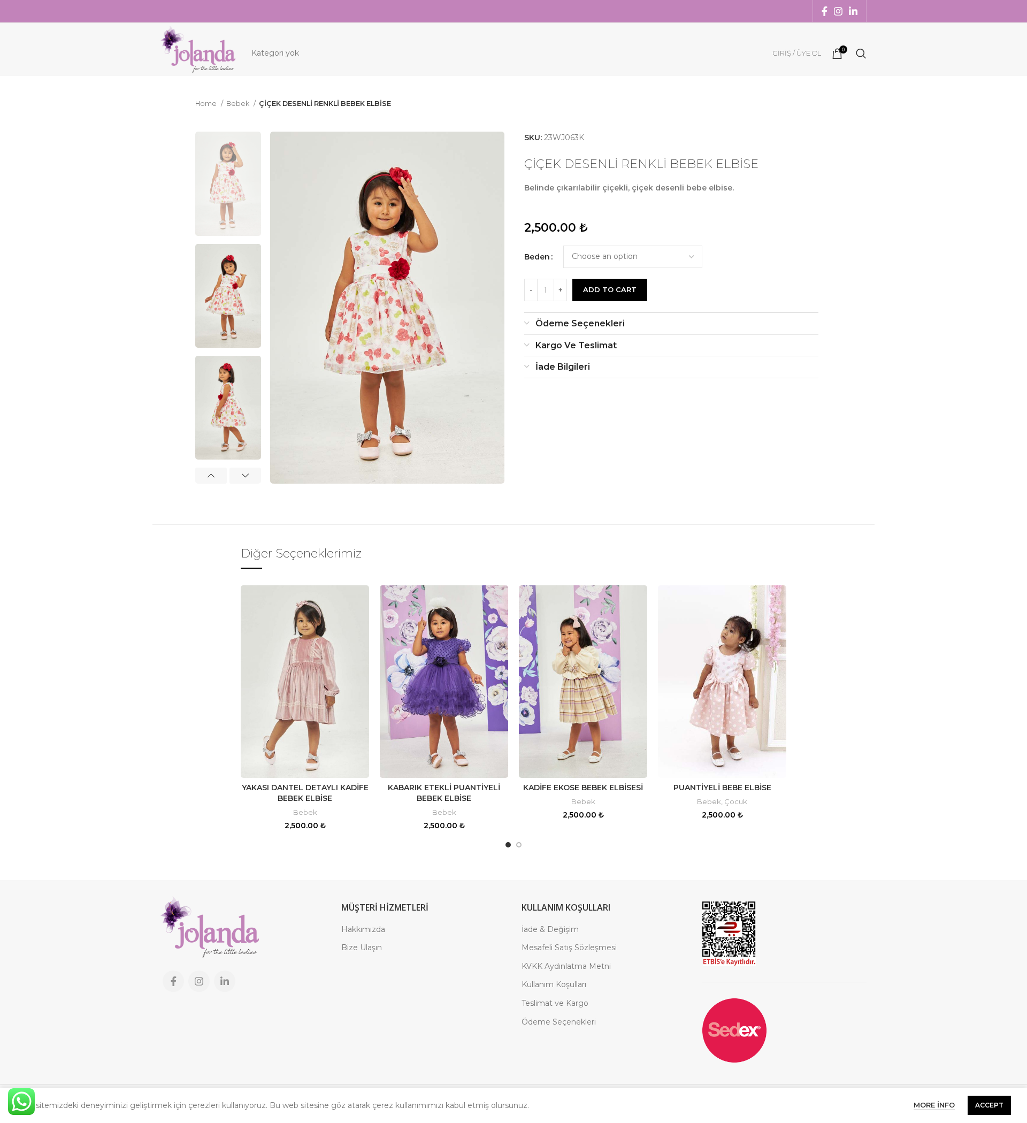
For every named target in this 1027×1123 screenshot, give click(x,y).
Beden (537, 257)
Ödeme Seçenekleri (559, 1022)
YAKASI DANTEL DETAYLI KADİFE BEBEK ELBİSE (305, 793)
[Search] (861, 53)
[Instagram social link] (838, 11)
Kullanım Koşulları (554, 984)
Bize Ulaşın (361, 947)
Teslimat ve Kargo (555, 1003)
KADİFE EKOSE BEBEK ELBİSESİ (583, 787)
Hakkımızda (363, 929)
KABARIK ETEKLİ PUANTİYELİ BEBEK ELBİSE (444, 793)
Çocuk (735, 801)
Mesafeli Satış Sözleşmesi (569, 947)
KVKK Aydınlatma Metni (566, 966)
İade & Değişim (550, 929)
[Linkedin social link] (853, 11)
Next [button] (245, 476)
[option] (228, 183)
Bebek (238, 104)
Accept (989, 1105)
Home (206, 104)
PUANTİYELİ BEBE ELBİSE (722, 787)
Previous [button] (211, 476)
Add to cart (610, 289)
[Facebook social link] (824, 11)
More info (934, 1105)
